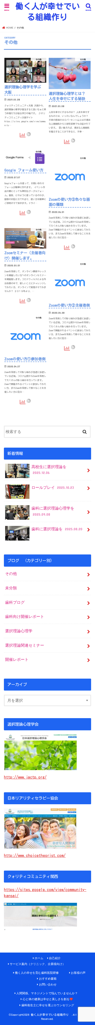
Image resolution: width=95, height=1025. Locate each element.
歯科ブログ (15, 602)
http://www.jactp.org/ (25, 777)
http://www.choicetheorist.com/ (35, 855)
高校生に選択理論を (48, 469)
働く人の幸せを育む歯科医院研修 (37, 972)
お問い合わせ (48, 984)
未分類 (11, 588)
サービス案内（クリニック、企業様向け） (37, 964)
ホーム (39, 958)
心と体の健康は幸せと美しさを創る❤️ (48, 999)
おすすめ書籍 (48, 978)
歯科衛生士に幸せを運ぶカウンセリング (47, 1005)
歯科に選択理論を (56, 529)
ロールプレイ (52, 487)
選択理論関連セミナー (24, 645)
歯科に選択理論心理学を (52, 511)
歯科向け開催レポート (24, 616)
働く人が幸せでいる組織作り (47, 11)
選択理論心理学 (18, 631)
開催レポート (16, 659)
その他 (11, 573)
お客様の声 (78, 972)
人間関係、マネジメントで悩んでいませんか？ (47, 993)
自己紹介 (55, 958)
